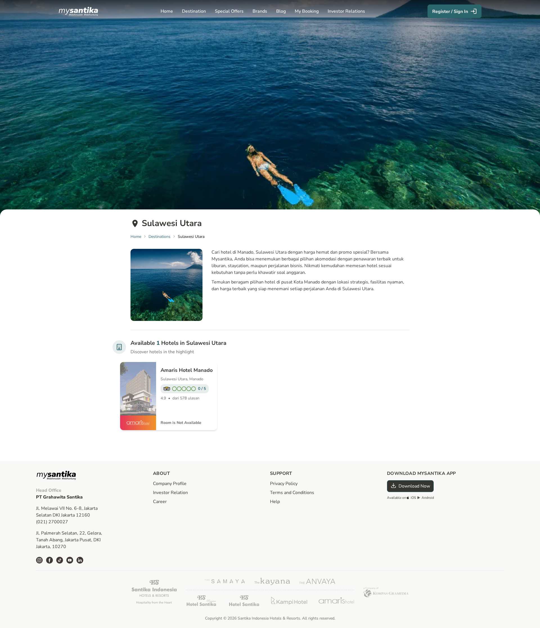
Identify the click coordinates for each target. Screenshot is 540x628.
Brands (260, 11)
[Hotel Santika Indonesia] (154, 592)
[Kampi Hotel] (289, 601)
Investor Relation (170, 493)
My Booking (307, 11)
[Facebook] (49, 560)
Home (167, 11)
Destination (194, 11)
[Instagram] (39, 560)
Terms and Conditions (292, 493)
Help (275, 502)
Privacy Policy (284, 484)
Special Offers (229, 11)
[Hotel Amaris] (336, 600)
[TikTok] (59, 560)
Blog (281, 11)
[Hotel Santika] (244, 600)
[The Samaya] (225, 581)
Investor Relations (346, 11)
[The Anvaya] (317, 581)
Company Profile (169, 484)
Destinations (159, 236)
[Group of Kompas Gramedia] (385, 592)
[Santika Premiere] (201, 600)
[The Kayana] (272, 581)
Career (160, 502)
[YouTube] (69, 560)
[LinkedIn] (79, 560)
